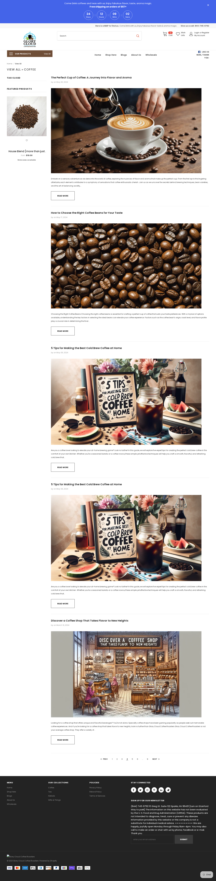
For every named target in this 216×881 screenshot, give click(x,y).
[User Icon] (191, 34)
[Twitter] (140, 790)
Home (9, 63)
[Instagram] (147, 790)
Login (197, 32)
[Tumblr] (161, 790)
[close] (208, 5)
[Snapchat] (168, 790)
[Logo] (30, 39)
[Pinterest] (154, 790)
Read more (62, 196)
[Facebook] (133, 790)
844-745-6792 (202, 26)
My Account (199, 35)
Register (205, 32)
